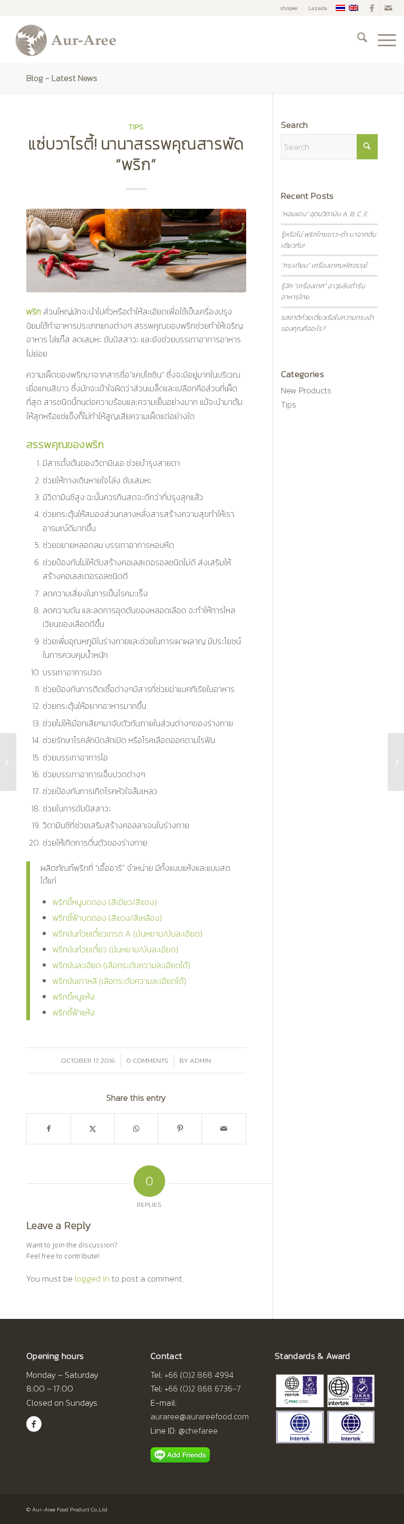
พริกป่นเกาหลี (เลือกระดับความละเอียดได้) (119, 980)
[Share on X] (92, 1129)
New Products (306, 390)
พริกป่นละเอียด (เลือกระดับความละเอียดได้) (121, 965)
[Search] (357, 39)
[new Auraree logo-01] (65, 39)
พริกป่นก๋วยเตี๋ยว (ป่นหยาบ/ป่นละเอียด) (115, 949)
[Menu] (381, 39)
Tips (136, 127)
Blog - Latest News (61, 78)
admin (200, 1060)
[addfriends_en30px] (180, 1455)
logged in (92, 1278)
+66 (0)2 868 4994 (199, 1374)
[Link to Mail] (388, 8)
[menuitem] (289, 8)
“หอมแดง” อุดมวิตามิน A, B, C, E (324, 214)
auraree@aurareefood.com (199, 1416)
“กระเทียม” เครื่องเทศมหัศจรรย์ (324, 265)
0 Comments (147, 1060)
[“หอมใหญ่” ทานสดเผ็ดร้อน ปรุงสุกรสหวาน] (8, 762)
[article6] (136, 250)
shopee (288, 8)
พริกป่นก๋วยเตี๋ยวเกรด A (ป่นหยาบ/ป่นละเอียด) (128, 933)
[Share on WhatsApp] (136, 1129)
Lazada (317, 8)
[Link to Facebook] (372, 8)
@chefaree (198, 1430)
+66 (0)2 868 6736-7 (203, 1388)
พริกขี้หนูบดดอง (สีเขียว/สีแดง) (105, 902)
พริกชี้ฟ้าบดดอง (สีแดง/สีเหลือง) (107, 917)
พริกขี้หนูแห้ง (74, 996)
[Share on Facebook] (48, 1129)
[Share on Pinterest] (179, 1129)
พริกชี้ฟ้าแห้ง (74, 1012)
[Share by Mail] (223, 1129)
